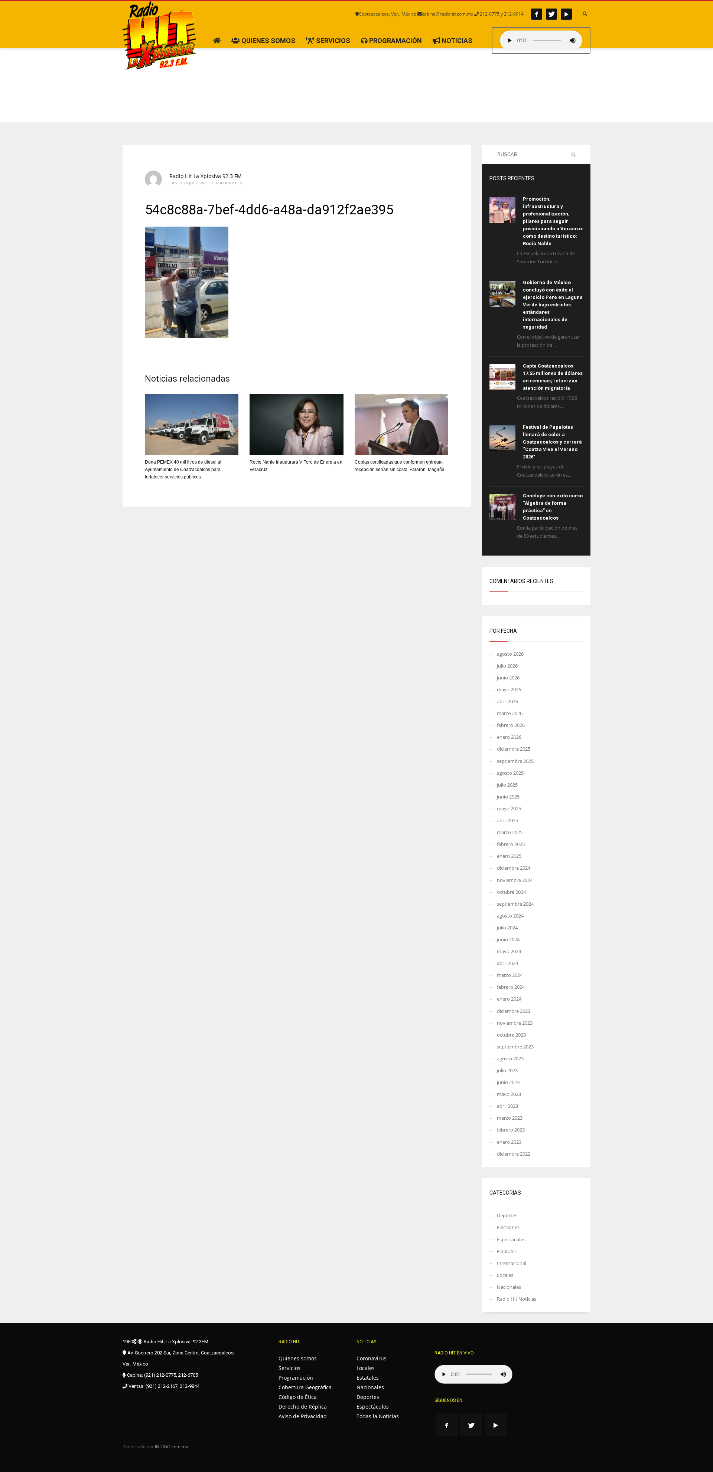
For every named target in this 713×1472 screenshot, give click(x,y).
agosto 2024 (510, 915)
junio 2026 (508, 677)
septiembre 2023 (515, 1046)
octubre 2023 (511, 1034)
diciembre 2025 (513, 748)
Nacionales (509, 1287)
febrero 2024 (511, 987)
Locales (505, 1275)
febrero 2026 (511, 725)
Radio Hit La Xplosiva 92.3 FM (205, 176)
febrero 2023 (511, 1129)
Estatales (507, 1251)
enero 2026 (509, 737)
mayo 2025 (509, 808)
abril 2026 (507, 701)
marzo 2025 (509, 832)
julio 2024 (507, 927)
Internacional (511, 1263)
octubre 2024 (511, 892)
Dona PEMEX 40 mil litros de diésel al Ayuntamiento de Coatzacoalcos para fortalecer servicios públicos (183, 470)
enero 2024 (509, 998)
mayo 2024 (509, 951)
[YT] (566, 14)
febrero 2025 (511, 844)
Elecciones (508, 1227)
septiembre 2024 (515, 903)
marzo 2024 (509, 975)
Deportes (507, 1215)
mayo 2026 (509, 689)
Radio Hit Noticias (516, 1298)
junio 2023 (508, 1082)
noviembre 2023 (515, 1023)
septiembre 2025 (515, 761)
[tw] (551, 14)
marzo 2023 (509, 1117)
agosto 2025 (510, 773)
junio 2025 (508, 796)
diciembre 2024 (513, 868)
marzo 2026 (509, 713)
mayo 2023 (509, 1094)
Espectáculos (511, 1239)
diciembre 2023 (513, 1011)
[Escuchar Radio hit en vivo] (473, 1374)
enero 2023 (509, 1142)
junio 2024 (508, 939)
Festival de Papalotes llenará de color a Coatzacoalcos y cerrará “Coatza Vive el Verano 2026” (552, 442)
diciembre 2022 (513, 1153)
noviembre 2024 (515, 880)
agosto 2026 (510, 654)
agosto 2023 (510, 1058)
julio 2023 (507, 1070)
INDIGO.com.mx (171, 1446)
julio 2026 (507, 665)
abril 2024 (507, 963)
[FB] (536, 14)
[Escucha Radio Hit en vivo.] (541, 40)
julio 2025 (507, 784)
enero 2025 (509, 856)
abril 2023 (507, 1106)
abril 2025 (507, 820)
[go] (573, 154)
